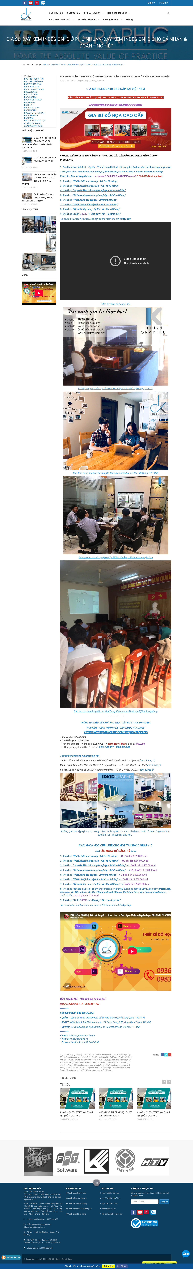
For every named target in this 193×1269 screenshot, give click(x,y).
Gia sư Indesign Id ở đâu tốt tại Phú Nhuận (95, 1068)
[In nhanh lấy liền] (103, 13)
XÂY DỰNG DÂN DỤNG (33, 126)
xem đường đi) (148, 760)
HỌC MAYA (28, 118)
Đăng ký (151, 3)
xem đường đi (154, 765)
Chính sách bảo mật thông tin (79, 1208)
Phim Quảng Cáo (108, 1208)
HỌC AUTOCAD (30, 92)
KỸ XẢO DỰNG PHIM (32, 123)
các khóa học (56, 13)
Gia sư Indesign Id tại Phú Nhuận (78, 1070)
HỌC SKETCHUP (31, 95)
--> (104, 213)
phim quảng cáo (111, 20)
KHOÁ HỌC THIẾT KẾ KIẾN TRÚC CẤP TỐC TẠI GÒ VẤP (39, 161)
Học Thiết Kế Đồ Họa (110, 1193)
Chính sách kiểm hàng (76, 1213)
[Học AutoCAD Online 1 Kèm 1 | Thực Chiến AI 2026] (49, 262)
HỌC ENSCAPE (30, 110)
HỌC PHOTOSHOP (31, 87)
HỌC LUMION (29, 102)
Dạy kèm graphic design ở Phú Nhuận (79, 1055)
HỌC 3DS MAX (30, 97)
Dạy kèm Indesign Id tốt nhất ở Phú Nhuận (90, 1060)
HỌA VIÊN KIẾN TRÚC (32, 84)
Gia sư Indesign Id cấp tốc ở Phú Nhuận (100, 1062)
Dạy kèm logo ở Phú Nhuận (117, 1060)
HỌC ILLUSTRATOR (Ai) (34, 89)
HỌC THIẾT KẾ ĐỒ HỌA (33, 81)
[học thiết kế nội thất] (74, 19)
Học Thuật (36, 65)
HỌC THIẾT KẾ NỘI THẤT (34, 79)
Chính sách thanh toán (76, 1193)
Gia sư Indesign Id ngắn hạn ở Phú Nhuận (97, 1065)
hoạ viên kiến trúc (87, 20)
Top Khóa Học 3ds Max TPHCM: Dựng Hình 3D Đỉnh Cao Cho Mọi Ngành (37, 197)
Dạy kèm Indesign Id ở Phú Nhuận (105, 1057)
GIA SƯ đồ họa (73, 13)
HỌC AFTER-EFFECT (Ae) (34, 113)
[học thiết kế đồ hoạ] (130, 13)
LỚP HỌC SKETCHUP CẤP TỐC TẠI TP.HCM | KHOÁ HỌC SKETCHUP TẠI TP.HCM (39, 179)
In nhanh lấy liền (92, 13)
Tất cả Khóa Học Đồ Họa (111, 1213)
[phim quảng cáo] (122, 19)
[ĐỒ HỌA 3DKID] (26, 14)
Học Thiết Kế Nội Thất (110, 1198)
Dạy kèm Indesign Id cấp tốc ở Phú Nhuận (111, 1055)
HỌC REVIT (28, 105)
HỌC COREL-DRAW (32, 108)
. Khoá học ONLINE (71, 213)
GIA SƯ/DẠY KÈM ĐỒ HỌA (35, 121)
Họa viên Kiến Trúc (109, 1203)
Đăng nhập (164, 3)
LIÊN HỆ (129, 20)
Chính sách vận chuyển (77, 1198)
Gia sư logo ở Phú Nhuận (101, 1070)
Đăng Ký (108, 1266)
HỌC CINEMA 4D (31, 115)
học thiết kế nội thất (60, 20)
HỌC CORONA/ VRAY (33, 100)
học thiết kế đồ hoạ (117, 13)
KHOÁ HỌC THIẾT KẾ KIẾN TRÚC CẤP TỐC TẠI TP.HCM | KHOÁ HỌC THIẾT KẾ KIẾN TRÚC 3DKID (39, 143)
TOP (96, 1183)
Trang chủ (26, 65)
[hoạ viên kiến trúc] (99, 19)
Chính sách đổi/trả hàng (77, 1203)
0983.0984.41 (13, 1257)
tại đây (127, 218)
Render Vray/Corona (81, 176)
